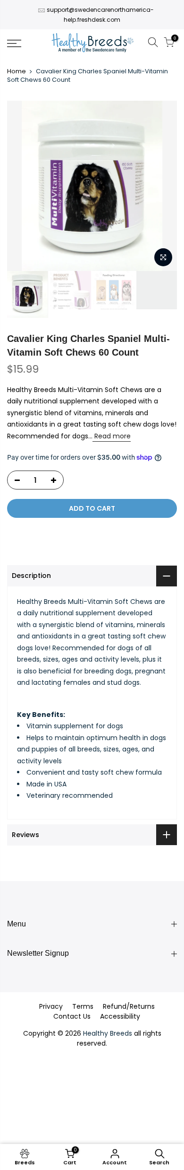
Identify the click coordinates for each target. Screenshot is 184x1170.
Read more (111, 436)
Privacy (51, 1006)
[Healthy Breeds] (92, 43)
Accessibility (120, 1016)
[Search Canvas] (153, 44)
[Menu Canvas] (25, 43)
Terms (82, 1006)
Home (16, 71)
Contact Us (72, 1016)
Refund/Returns (129, 1006)
